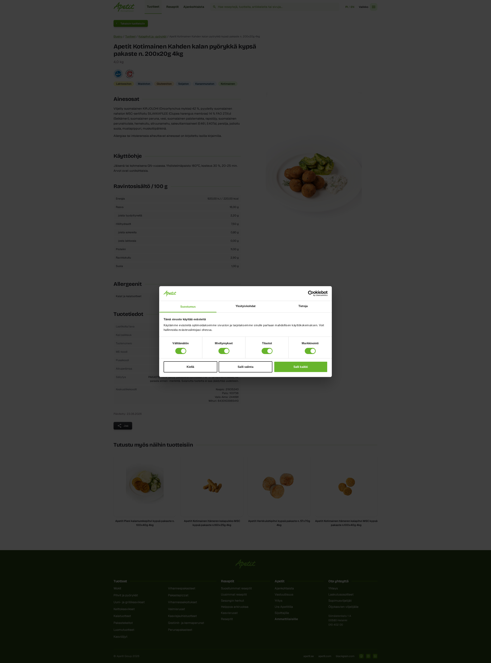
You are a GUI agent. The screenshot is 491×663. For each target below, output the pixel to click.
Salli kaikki (300, 366)
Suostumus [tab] (188, 306)
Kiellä (190, 366)
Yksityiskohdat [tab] (245, 306)
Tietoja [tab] (303, 306)
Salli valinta (245, 366)
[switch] (223, 351)
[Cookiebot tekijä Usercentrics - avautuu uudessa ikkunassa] (311, 293)
